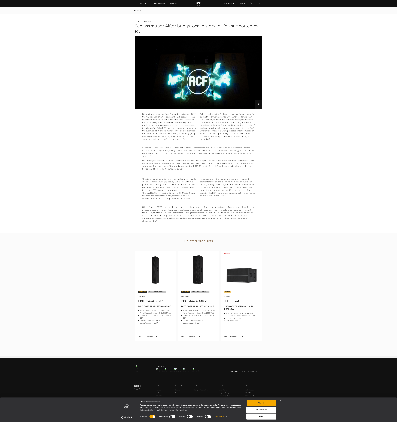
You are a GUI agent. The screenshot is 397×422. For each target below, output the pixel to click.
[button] (189, 111)
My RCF (242, 3)
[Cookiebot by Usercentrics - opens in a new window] (127, 418)
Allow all (261, 403)
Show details (219, 417)
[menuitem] (158, 3)
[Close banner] (280, 400)
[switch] (172, 416)
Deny (261, 416)
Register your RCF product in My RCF (243, 371)
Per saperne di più (146, 336)
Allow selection (261, 410)
